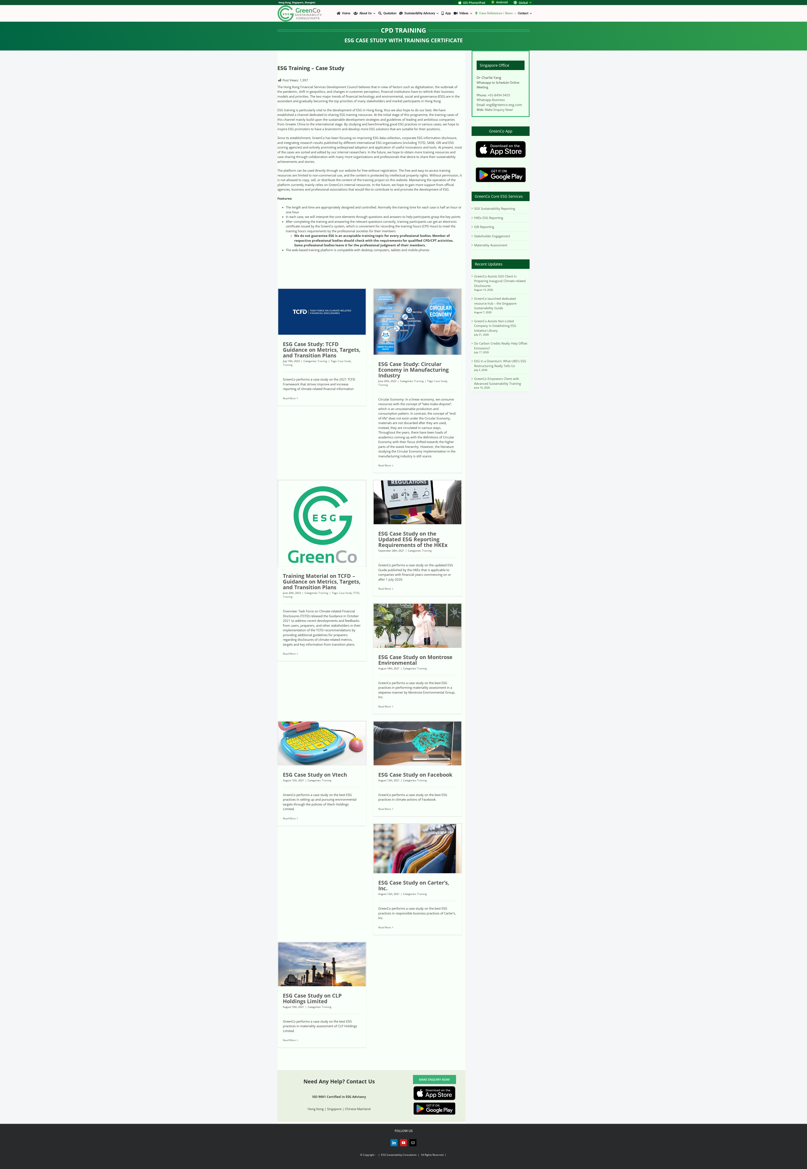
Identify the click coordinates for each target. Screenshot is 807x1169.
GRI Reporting (484, 227)
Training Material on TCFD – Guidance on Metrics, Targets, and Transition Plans (321, 581)
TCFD (356, 593)
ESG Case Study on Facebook (415, 774)
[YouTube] (403, 1142)
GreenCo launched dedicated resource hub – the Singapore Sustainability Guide (495, 303)
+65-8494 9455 (499, 95)
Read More (289, 398)
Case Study (344, 361)
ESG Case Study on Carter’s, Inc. (413, 885)
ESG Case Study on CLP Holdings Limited (312, 998)
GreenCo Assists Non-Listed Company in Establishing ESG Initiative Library (495, 326)
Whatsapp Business (491, 100)
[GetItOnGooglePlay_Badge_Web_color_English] (434, 1104)
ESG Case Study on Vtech (315, 774)
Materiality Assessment (490, 245)
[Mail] (413, 1142)
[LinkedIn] (394, 1142)
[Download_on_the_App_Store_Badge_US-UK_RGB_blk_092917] (434, 1087)
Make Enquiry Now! (499, 109)
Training (322, 361)
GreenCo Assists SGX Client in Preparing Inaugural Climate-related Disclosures (500, 281)
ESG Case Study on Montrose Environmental (415, 659)
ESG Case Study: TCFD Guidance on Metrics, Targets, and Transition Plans (321, 349)
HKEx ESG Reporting (488, 218)
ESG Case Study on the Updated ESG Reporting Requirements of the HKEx (412, 539)
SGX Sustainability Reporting (494, 208)
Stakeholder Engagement (492, 236)
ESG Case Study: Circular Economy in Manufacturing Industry (413, 369)
